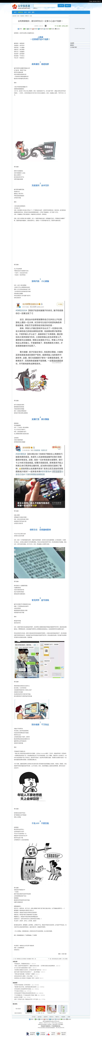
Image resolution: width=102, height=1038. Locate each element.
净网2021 (27, 15)
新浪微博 (36, 28)
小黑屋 (68, 1016)
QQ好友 (58, 28)
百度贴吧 (47, 28)
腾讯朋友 (53, 28)
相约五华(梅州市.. (18, 1013)
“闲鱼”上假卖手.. (62, 1013)
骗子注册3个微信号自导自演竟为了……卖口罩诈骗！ (27, 972)
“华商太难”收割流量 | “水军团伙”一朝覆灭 (24, 974)
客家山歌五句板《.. (29, 1013)
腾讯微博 (41, 28)
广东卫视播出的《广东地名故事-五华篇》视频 (25, 995)
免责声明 (45, 1016)
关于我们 (34, 1016)
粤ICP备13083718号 (60, 1027)
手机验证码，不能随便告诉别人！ (22, 963)
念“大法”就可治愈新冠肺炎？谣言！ (23, 967)
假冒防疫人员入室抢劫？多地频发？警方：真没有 (26, 978)
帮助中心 (99, 1)
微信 (26, 28)
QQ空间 (30, 28)
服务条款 (40, 1016)
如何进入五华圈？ (18, 997)
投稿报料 (63, 1016)
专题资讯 (22, 15)
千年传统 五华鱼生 (19, 991)
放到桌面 (95, 1)
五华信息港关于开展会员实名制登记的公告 (25, 993)
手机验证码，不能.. (51, 1013)
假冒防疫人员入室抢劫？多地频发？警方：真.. (26, 958)
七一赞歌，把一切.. (40, 1013)
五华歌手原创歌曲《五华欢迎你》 (22, 984)
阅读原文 (16, 949)
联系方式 (51, 1016)
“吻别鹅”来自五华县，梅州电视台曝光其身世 (25, 986)
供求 (25, 12)
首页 (15, 12)
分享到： (21, 28)
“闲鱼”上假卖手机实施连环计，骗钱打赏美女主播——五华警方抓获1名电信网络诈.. (35, 965)
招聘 (29, 12)
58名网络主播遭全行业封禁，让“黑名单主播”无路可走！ (28, 969)
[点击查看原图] (36, 161)
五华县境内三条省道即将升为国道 (22, 989)
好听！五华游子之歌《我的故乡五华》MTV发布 (26, 999)
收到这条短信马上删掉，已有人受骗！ (60, 958)
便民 (33, 12)
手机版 (90, 1)
